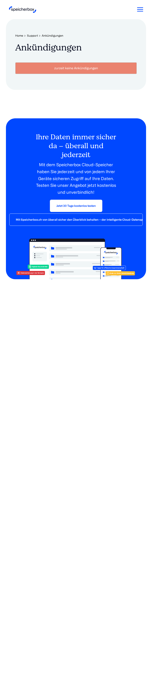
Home (19, 35)
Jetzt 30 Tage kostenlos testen (76, 205)
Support (32, 35)
